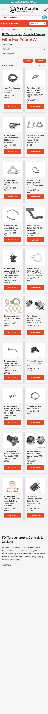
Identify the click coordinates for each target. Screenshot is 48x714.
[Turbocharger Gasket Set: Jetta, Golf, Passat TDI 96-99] (35, 124)
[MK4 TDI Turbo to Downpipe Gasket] (35, 257)
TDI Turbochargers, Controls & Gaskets (24, 30)
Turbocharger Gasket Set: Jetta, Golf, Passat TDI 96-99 (35, 137)
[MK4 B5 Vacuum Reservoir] (35, 440)
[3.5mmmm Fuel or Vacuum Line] (12, 77)
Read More (6, 565)
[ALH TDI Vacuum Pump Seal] (35, 169)
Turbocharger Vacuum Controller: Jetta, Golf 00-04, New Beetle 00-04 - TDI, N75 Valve (11, 273)
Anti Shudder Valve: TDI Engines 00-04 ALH (35, 363)
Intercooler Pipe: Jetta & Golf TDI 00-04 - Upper (35, 228)
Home (3, 30)
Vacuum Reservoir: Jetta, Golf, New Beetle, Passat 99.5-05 (35, 454)
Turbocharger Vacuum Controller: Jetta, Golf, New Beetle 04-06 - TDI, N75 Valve (11, 501)
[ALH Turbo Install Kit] (12, 305)
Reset (40, 61)
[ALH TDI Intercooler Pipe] (35, 215)
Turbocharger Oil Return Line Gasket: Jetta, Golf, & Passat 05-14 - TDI (12, 409)
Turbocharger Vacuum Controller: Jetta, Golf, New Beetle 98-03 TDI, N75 (34, 501)
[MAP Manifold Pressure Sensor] (12, 440)
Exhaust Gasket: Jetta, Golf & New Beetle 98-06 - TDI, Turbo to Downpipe (34, 272)
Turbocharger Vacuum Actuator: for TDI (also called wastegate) (12, 138)
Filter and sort (8, 66)
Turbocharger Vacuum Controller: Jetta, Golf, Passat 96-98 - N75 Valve (34, 319)
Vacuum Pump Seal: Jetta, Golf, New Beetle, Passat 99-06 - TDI (35, 184)
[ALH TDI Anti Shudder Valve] (35, 350)
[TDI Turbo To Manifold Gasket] (12, 169)
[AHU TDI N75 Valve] (35, 305)
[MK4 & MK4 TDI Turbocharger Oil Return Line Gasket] (35, 77)
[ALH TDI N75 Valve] (12, 257)
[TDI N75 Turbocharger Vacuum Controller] (12, 485)
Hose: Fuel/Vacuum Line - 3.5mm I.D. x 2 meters (12, 90)
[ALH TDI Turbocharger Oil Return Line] (12, 350)
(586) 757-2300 (31, 2)
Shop (9, 30)
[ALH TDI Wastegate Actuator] (12, 124)
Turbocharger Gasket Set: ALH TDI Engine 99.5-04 (12, 318)
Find (28, 61)
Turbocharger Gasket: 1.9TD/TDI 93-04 (11, 183)
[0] (44, 9)
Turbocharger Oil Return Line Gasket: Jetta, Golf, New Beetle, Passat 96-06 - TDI (35, 92)
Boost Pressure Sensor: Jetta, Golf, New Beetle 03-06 (11, 453)
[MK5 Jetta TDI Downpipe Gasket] (35, 395)
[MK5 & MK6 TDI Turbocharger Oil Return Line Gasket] (12, 395)
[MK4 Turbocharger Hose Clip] (12, 215)
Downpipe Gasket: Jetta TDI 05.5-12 (34, 407)
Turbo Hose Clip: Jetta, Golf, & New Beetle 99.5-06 (11, 228)
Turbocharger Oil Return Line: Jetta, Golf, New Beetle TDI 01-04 (12, 364)
